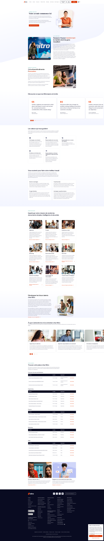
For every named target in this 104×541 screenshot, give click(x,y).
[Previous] (31, 120)
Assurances (49, 507)
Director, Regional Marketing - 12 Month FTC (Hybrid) (36, 434)
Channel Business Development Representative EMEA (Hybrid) (38, 450)
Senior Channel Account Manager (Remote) (35, 452)
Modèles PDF (49, 517)
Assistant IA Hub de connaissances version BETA (71, 504)
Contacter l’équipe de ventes (61, 519)
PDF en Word (39, 508)
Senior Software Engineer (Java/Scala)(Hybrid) (35, 401)
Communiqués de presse (60, 514)
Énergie (48, 503)
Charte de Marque (59, 515)
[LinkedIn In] (54, 494)
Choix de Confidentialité (60, 524)
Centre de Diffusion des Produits (32, 528)
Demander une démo (60, 520)
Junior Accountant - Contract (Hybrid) (34, 414)
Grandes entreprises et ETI (41, 499)
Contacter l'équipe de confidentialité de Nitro (60, 522)
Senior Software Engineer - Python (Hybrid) (35, 403)
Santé (48, 500)
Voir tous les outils (40, 517)
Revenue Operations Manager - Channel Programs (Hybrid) (37, 416)
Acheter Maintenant (74, 2)
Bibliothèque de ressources (51, 514)
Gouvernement (49, 508)
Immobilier (49, 499)
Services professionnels (51, 504)
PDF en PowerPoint (40, 512)
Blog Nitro (49, 513)
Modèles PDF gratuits (69, 505)
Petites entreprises (40, 500)
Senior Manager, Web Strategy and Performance (36, 437)
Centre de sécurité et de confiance (52, 516)
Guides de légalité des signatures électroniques (52, 521)
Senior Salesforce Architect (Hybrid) (34, 419)
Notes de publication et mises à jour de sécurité (71, 509)
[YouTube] (63, 494)
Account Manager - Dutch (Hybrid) (34, 445)
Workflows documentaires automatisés (31, 524)
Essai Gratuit (69, 2)
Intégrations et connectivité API (32, 527)
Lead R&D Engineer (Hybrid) (33, 396)
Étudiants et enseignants (41, 504)
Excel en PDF (39, 513)
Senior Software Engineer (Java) (33, 398)
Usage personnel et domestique (42, 503)
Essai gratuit (29, 507)
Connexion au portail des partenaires (60, 505)
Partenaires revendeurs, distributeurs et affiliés (60, 500)
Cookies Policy (92, 534)
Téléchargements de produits (70, 510)
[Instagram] (57, 494)
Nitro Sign (29, 500)
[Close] (102, 525)
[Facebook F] (60, 494)
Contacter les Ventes (63, 2)
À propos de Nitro (59, 511)
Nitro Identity (29, 504)
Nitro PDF (29, 499)
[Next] (33, 120)
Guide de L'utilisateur (69, 500)
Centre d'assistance (69, 499)
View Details (72, 381)
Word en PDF (39, 509)
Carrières (58, 512)
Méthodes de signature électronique (50, 523)
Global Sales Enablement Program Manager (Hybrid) (36, 455)
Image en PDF (39, 516)
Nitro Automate (30, 503)
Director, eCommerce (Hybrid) (33, 432)
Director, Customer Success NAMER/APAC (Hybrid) (36, 381)
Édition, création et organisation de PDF (32, 520)
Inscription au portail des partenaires (60, 507)
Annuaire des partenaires (60, 501)
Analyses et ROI (30, 522)
